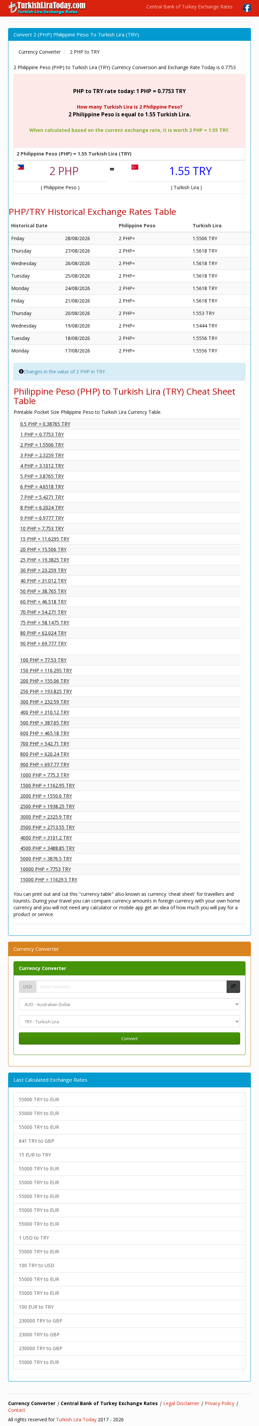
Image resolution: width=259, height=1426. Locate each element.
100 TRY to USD (36, 1265)
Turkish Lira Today (76, 1419)
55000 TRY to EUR (39, 1099)
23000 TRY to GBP (39, 1334)
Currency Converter (42, 968)
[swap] (233, 986)
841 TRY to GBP (36, 1141)
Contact (16, 1410)
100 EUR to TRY (36, 1307)
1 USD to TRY (34, 1237)
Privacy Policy (219, 1403)
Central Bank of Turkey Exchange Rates (189, 6)
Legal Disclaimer (181, 1403)
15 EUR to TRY (35, 1154)
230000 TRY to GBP (40, 1320)
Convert (129, 1038)
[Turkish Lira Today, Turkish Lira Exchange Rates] (47, 8)
